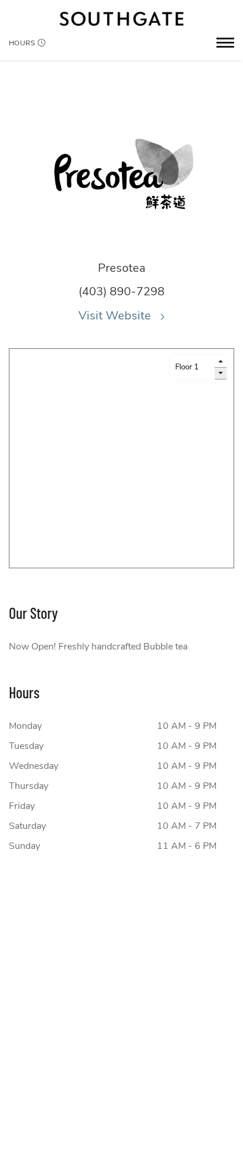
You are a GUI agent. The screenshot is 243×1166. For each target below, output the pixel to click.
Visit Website (116, 316)
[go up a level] (220, 362)
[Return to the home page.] (121, 19)
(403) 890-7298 (121, 291)
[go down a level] (220, 373)
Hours (22, 43)
